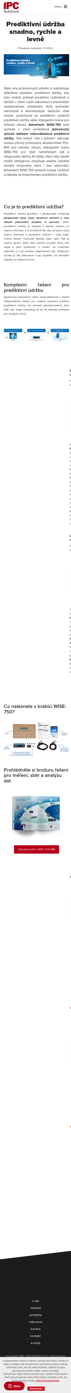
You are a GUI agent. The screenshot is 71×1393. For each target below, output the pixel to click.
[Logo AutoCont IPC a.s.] (11, 7)
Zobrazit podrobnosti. (47, 1381)
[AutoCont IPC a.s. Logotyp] (35, 1285)
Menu (58, 6)
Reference (35, 1321)
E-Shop (35, 1343)
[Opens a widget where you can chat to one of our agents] (14, 1386)
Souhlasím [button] (36, 1388)
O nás (35, 1300)
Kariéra (36, 1328)
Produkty (36, 1314)
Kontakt (35, 1336)
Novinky (35, 1307)
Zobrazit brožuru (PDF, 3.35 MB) (36, 849)
